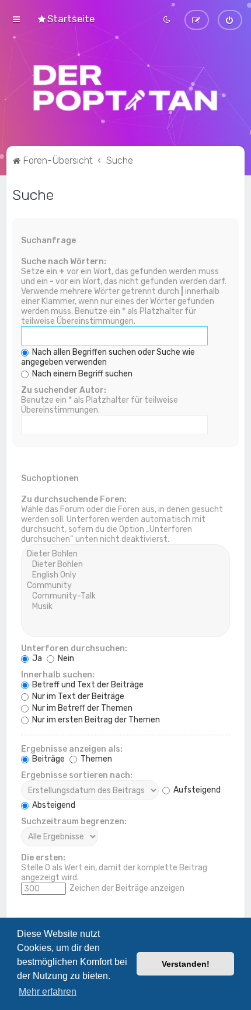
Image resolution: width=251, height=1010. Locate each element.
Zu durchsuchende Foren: (74, 499)
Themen (95, 759)
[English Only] (126, 575)
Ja (36, 658)
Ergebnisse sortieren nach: (77, 775)
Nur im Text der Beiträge (77, 696)
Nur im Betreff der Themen (81, 708)
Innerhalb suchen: (58, 675)
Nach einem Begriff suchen (81, 374)
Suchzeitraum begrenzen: (74, 821)
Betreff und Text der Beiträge (87, 685)
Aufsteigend (196, 790)
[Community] (126, 585)
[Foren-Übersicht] (125, 87)
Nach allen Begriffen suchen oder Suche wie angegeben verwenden (108, 357)
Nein (65, 658)
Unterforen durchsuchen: (74, 648)
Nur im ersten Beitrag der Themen (95, 720)
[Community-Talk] (126, 596)
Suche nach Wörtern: (63, 262)
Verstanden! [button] (186, 964)
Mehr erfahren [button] (47, 992)
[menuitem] (65, 18)
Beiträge (47, 759)
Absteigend (52, 805)
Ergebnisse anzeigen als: (72, 749)
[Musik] (126, 606)
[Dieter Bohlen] (126, 554)
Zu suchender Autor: (63, 390)
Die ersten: (43, 858)
